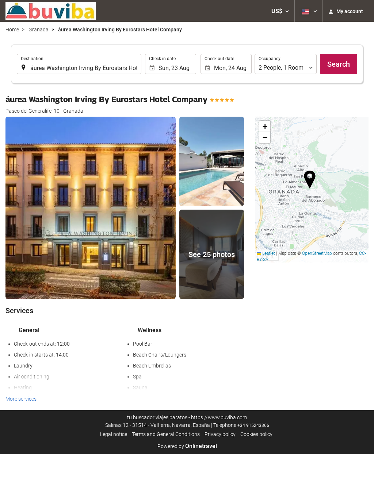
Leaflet (268, 253)
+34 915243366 (253, 425)
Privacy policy (220, 434)
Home (12, 29)
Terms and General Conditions (166, 434)
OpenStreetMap (317, 253)
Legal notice (113, 434)
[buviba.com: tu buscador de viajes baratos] (50, 11)
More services (21, 399)
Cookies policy (256, 434)
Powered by (187, 446)
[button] (280, 11)
